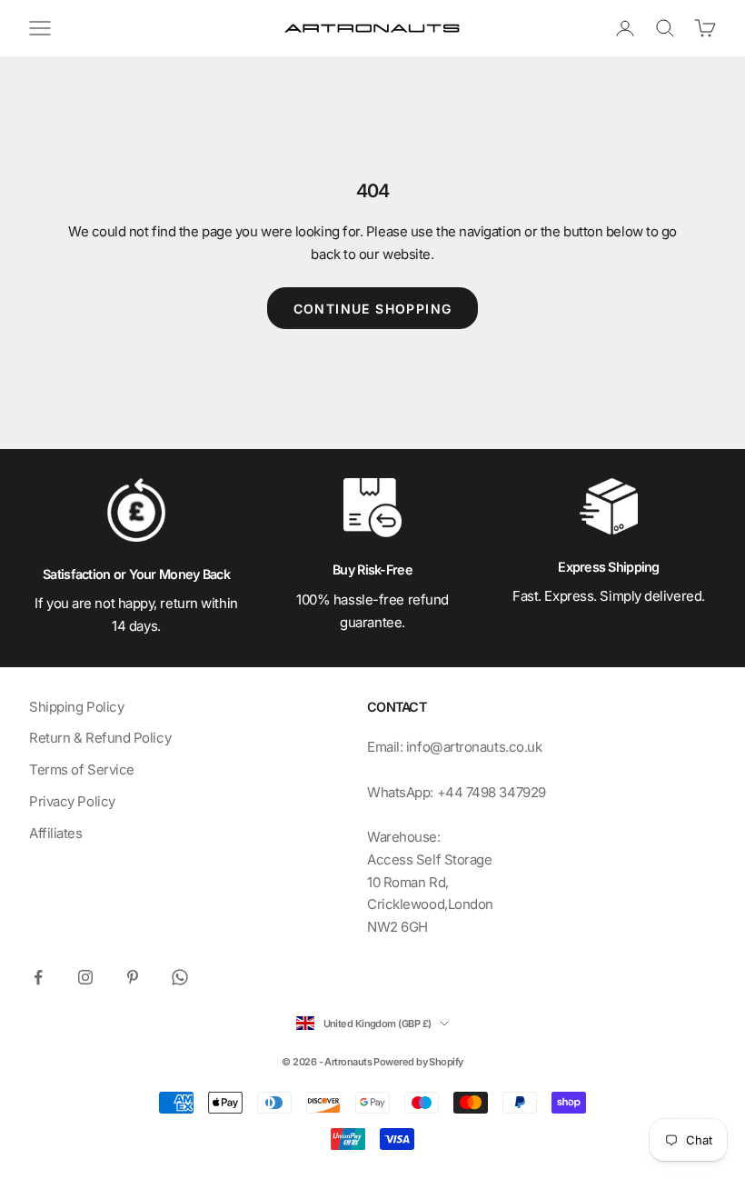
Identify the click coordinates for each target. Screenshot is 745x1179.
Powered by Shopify (417, 1061)
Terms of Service (81, 769)
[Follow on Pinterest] (133, 977)
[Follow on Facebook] (38, 977)
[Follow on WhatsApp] (180, 977)
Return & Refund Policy (100, 737)
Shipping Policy (76, 706)
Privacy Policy (72, 801)
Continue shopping (372, 308)
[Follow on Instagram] (85, 977)
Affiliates (56, 833)
